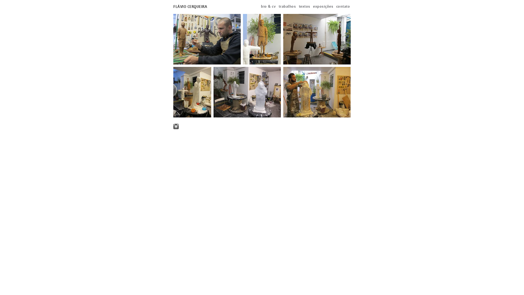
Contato (343, 6)
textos (304, 6)
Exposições (323, 6)
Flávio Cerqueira (190, 6)
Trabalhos (287, 6)
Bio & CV (268, 6)
